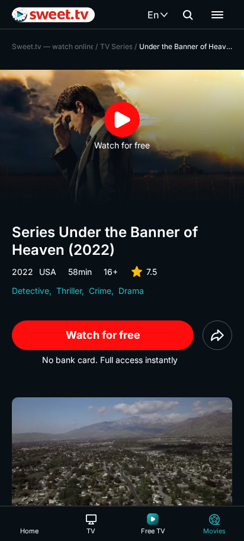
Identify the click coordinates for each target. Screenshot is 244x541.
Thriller (69, 291)
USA (47, 272)
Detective (30, 291)
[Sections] (217, 15)
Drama (131, 291)
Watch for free (103, 335)
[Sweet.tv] (53, 14)
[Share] (217, 335)
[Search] (188, 15)
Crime (100, 291)
